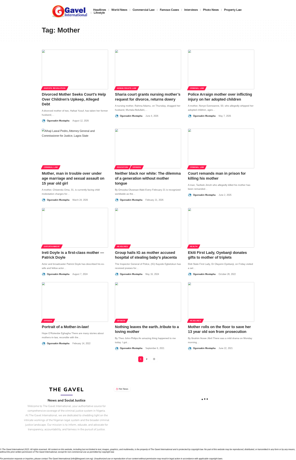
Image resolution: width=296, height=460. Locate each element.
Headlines (122, 246)
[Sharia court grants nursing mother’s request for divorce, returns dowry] (148, 69)
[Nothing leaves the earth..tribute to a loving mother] (148, 302)
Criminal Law (197, 88)
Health (193, 246)
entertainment (52, 246)
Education (122, 167)
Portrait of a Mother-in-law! (65, 327)
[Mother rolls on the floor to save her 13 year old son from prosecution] (221, 302)
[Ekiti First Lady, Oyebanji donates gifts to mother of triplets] (221, 228)
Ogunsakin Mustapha (58, 120)
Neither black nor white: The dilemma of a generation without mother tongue (148, 178)
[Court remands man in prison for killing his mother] (221, 148)
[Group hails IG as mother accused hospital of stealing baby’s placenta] (148, 228)
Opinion (137, 167)
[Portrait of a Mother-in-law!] (75, 302)
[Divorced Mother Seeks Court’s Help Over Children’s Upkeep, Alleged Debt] (75, 69)
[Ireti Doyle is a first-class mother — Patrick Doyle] (75, 228)
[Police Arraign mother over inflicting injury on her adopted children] (221, 69)
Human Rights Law (126, 88)
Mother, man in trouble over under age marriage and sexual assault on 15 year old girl (73, 178)
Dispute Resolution (54, 88)
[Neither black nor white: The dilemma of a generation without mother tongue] (148, 148)
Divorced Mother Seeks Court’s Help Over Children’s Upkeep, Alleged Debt (74, 99)
